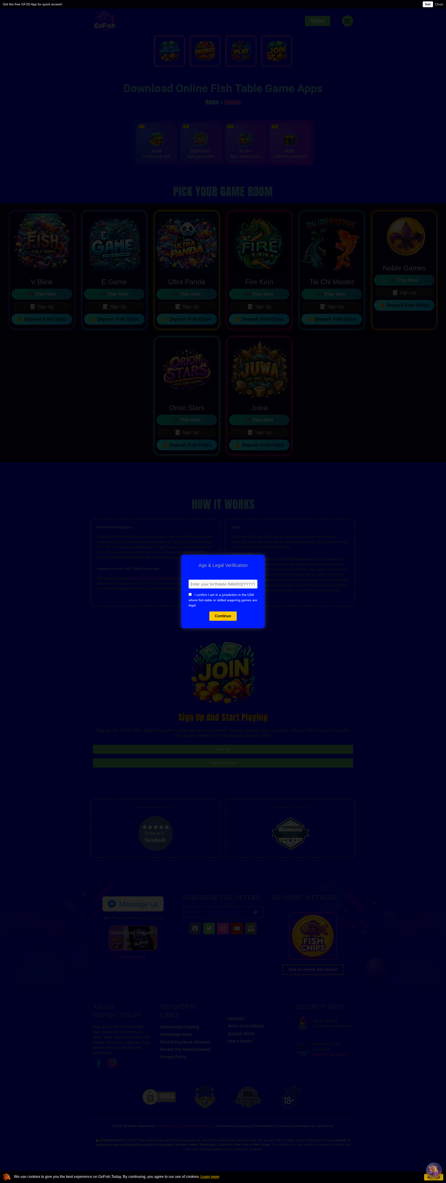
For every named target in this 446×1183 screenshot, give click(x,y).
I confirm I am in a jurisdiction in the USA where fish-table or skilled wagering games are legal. (223, 600)
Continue (223, 616)
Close (439, 4)
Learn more (209, 1177)
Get (428, 4)
